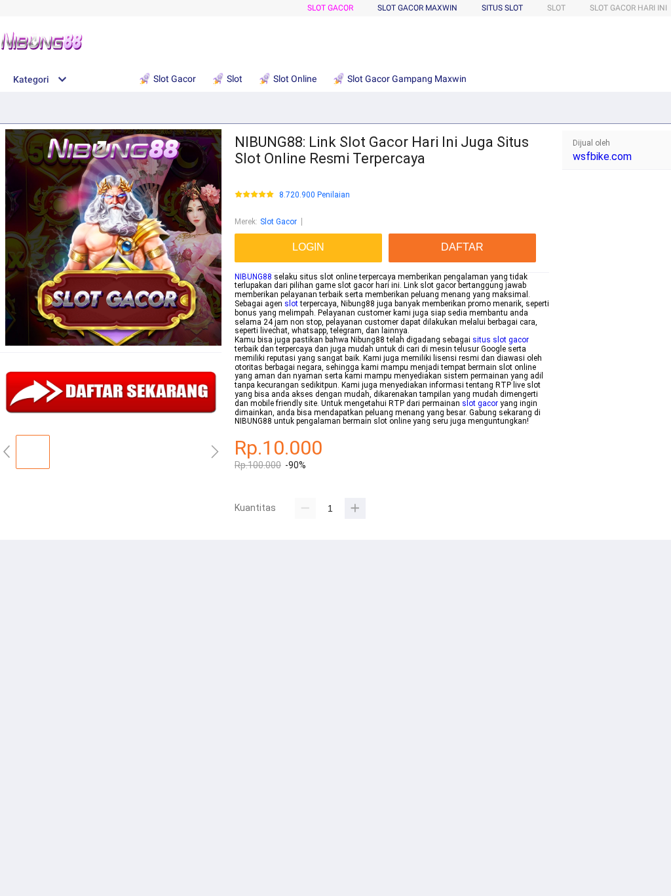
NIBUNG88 (253, 276)
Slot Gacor (330, 7)
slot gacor (480, 403)
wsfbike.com (602, 156)
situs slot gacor (500, 339)
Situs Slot (502, 7)
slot (291, 303)
